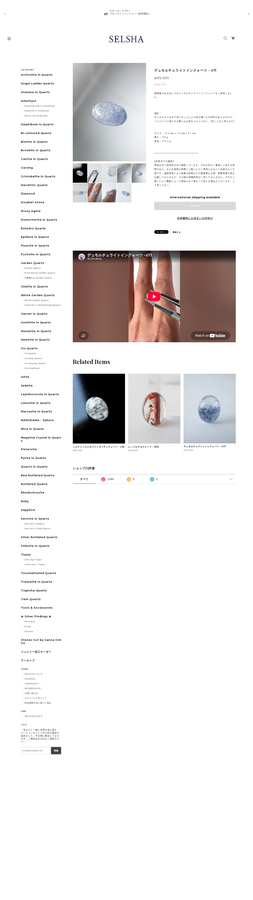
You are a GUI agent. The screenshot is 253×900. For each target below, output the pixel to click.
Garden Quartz (32, 263)
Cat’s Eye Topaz (33, 559)
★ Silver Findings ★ (36, 616)
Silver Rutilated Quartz (39, 537)
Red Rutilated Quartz (38, 475)
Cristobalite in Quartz (38, 176)
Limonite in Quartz (36, 403)
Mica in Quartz (32, 429)
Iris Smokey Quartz (35, 363)
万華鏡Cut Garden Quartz (38, 278)
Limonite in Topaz (34, 564)
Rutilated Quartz (34, 484)
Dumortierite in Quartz (39, 219)
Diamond (28, 193)
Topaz (26, 554)
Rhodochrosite (32, 492)
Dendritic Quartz (34, 185)
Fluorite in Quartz (35, 245)
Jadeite (27, 385)
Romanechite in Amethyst (39, 106)
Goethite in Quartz (36, 322)
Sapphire (28, 510)
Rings (27, 626)
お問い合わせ (31, 693)
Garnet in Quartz (34, 313)
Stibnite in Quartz (35, 546)
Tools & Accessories (37, 607)
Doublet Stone (32, 202)
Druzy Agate (31, 211)
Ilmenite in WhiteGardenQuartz (42, 305)
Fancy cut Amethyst (36, 115)
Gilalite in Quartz (34, 286)
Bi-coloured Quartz (36, 133)
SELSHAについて (34, 674)
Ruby (25, 501)
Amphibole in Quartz (37, 124)
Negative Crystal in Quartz (41, 439)
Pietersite (29, 449)
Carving (27, 167)
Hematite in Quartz (36, 331)
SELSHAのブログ (34, 716)
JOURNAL (30, 678)
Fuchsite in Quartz (36, 254)
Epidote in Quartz (35, 237)
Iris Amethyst (32, 368)
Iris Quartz (29, 348)
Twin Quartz (31, 599)
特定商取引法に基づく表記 (38, 703)
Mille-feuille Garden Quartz (39, 273)
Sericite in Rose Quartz (37, 528)
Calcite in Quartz (34, 159)
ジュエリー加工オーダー (36, 651)
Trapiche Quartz (34, 590)
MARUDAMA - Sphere (37, 420)
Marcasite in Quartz (36, 411)
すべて (84, 479)
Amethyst (28, 101)
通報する (177, 232)
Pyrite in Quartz (33, 458)
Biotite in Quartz (34, 141)
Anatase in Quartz (35, 92)
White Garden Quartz (38, 295)
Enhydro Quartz (33, 228)
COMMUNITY (32, 683)
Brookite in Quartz (36, 150)
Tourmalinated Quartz (38, 573)
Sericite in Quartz (35, 518)
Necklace (29, 621)
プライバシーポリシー (36, 698)
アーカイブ (28, 660)
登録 (56, 750)
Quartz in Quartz (34, 466)
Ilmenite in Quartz (35, 339)
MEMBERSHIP (33, 688)
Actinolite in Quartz (37, 74)
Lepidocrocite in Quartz (40, 394)
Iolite (25, 377)
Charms (28, 631)
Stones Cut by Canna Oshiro (41, 641)
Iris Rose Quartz (33, 358)
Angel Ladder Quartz (37, 83)
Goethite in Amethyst (36, 110)
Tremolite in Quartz (36, 581)
